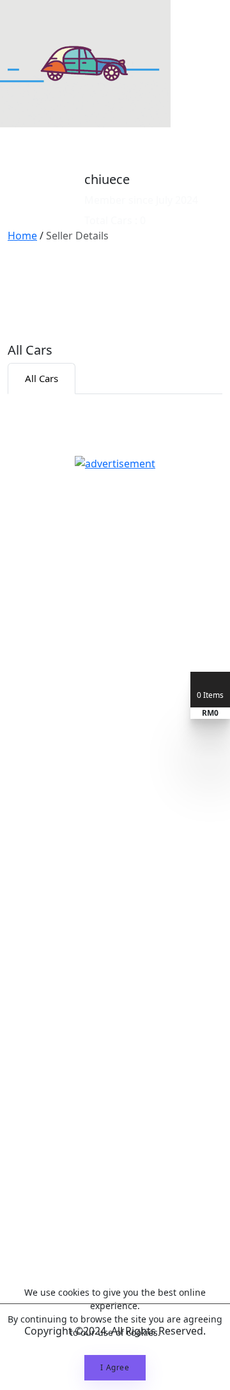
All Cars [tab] (41, 378)
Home (22, 236)
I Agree (114, 1367)
